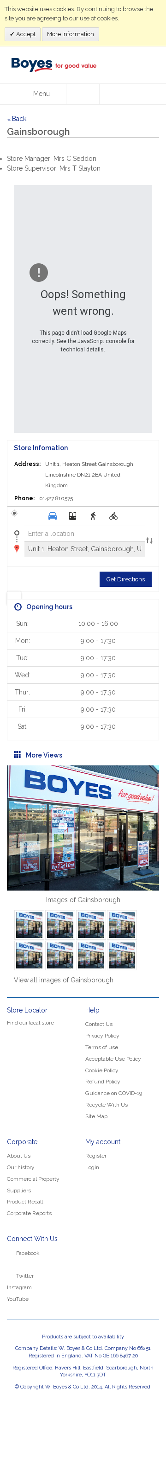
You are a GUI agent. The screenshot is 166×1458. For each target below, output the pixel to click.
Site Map (96, 1116)
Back (16, 118)
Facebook (28, 1253)
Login (92, 1167)
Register (96, 1155)
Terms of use (101, 1047)
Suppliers (19, 1190)
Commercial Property (33, 1179)
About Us (18, 1155)
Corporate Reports (29, 1213)
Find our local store (30, 1022)
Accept (25, 34)
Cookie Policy (102, 1070)
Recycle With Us (106, 1104)
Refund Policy (102, 1081)
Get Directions (126, 579)
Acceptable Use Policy (113, 1059)
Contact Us (99, 1024)
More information (70, 34)
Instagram (19, 1287)
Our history (21, 1167)
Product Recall (25, 1201)
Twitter (25, 1276)
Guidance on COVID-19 (113, 1093)
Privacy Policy (102, 1035)
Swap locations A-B (149, 542)
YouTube (18, 1299)
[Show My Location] (14, 598)
